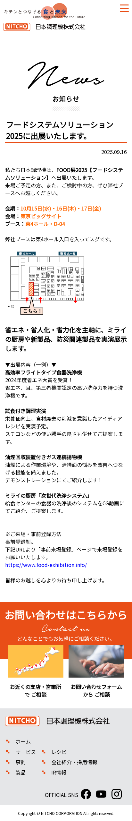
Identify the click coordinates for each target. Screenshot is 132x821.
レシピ (59, 752)
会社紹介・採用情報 (74, 762)
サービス (25, 752)
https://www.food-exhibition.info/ (46, 565)
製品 (20, 772)
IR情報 (58, 772)
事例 (20, 762)
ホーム (23, 741)
